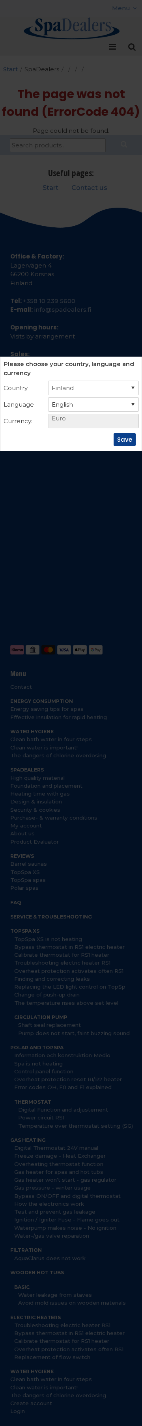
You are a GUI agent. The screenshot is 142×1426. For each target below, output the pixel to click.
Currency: (18, 421)
